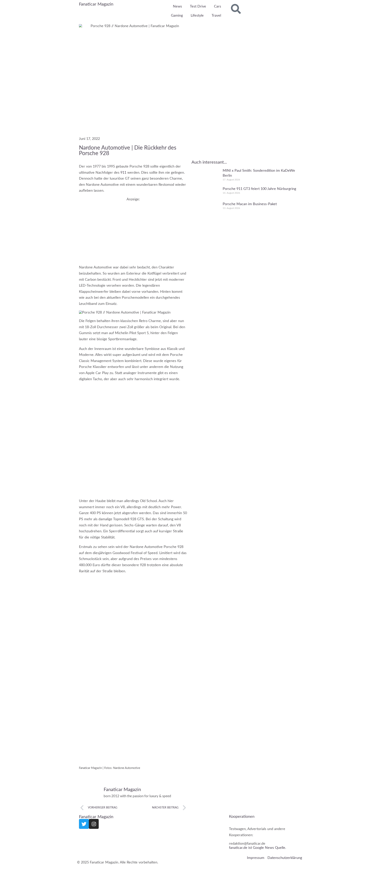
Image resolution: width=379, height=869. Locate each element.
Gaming (177, 15)
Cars (217, 6)
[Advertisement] (133, 229)
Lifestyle (197, 15)
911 (123, 172)
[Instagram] (94, 824)
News (177, 6)
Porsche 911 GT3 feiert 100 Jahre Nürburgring (259, 188)
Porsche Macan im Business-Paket (250, 204)
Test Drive (198, 6)
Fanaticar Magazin (96, 4)
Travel (216, 15)
